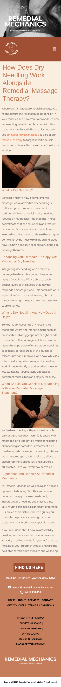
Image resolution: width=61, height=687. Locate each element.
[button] (54, 49)
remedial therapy (12, 140)
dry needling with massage (23, 134)
